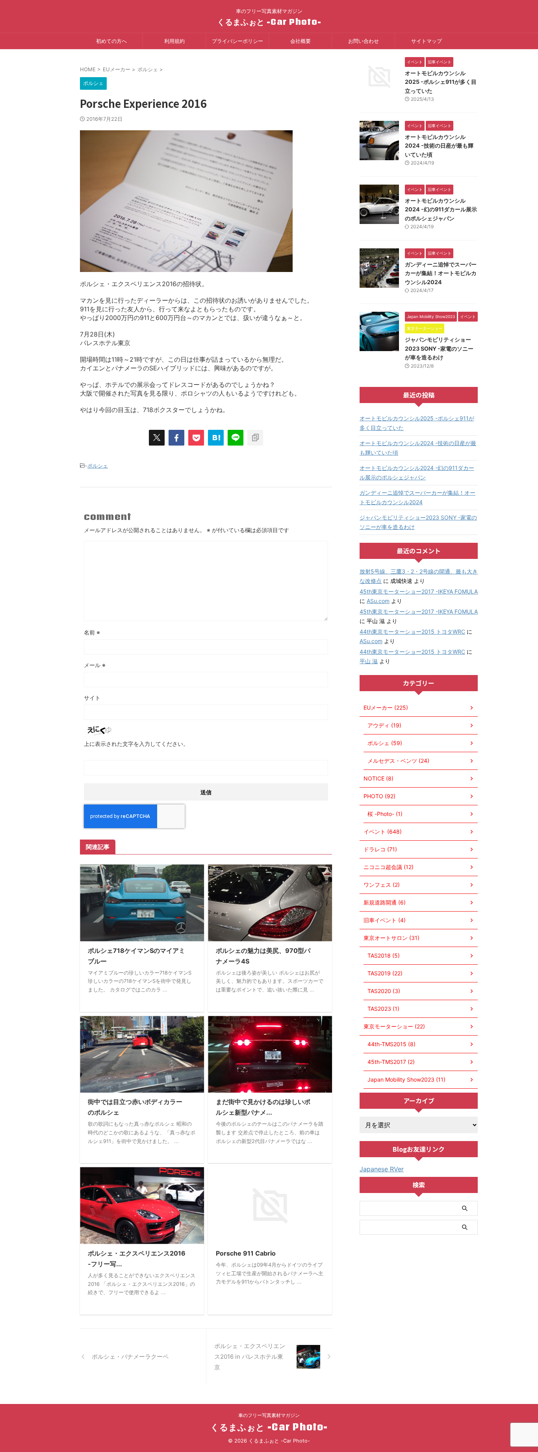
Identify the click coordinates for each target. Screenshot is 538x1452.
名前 (92, 632)
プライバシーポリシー (237, 41)
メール (95, 665)
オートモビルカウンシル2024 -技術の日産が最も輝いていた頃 (439, 145)
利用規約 (174, 41)
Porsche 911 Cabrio (246, 1253)
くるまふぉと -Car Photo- (269, 21)
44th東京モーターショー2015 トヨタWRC (412, 631)
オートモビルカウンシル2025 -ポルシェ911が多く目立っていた (441, 82)
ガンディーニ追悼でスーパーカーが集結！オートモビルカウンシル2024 (441, 273)
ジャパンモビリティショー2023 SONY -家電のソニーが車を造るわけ (439, 348)
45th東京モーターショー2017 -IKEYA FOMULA (419, 591)
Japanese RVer (382, 1169)
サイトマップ (426, 41)
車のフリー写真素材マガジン (269, 1415)
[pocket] (196, 438)
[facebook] (176, 438)
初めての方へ (111, 41)
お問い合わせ (363, 41)
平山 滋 (369, 661)
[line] (235, 438)
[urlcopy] (255, 438)
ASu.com (378, 600)
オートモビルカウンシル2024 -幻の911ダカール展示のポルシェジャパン (441, 209)
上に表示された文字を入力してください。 (136, 743)
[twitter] (157, 438)
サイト (92, 697)
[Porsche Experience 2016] (216, 438)
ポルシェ (97, 465)
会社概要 (300, 41)
